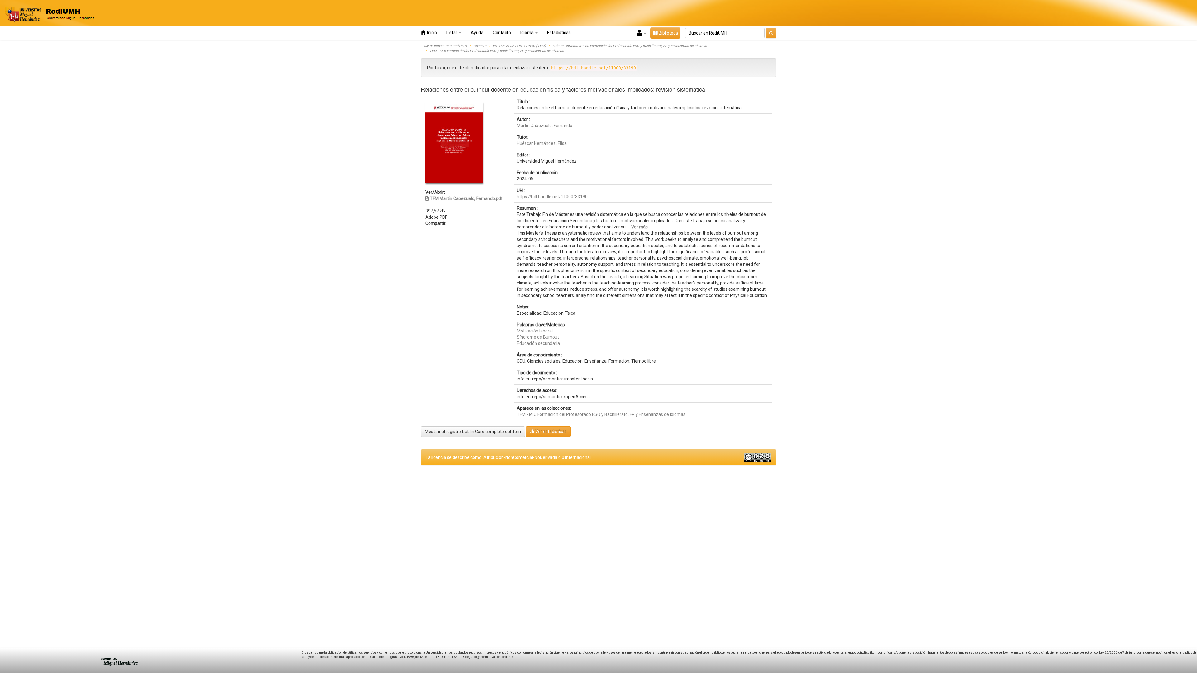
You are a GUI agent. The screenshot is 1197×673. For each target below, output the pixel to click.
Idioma (527, 32)
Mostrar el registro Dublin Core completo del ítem (473, 431)
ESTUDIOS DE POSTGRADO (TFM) (519, 46)
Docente (480, 46)
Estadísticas (559, 32)
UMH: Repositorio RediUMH (445, 46)
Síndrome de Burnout (538, 337)
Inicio (431, 32)
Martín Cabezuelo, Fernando (544, 125)
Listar (452, 32)
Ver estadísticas (550, 431)
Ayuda (477, 32)
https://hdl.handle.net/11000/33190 (552, 196)
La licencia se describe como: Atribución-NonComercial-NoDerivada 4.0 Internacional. (509, 457)
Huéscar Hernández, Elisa (542, 143)
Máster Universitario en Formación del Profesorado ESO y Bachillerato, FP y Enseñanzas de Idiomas (629, 46)
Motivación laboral (535, 330)
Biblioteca (668, 33)
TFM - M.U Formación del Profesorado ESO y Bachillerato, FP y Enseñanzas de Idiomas (497, 51)
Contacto (502, 32)
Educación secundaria (538, 343)
